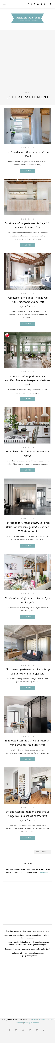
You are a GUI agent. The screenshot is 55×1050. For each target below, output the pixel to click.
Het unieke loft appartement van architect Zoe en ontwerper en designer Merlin (27, 380)
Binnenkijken (27, 148)
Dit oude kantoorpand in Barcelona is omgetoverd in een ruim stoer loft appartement (27, 816)
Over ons (41, 1019)
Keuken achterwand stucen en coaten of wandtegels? (27, 949)
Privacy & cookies (31, 1023)
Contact (50, 1019)
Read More (28, 171)
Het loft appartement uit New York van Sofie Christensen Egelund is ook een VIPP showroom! (27, 527)
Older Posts (42, 852)
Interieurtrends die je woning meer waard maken (27, 931)
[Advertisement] (27, 57)
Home (34, 1019)
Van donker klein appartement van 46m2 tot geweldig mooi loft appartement (27, 302)
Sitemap (19, 1023)
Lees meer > (44, 872)
